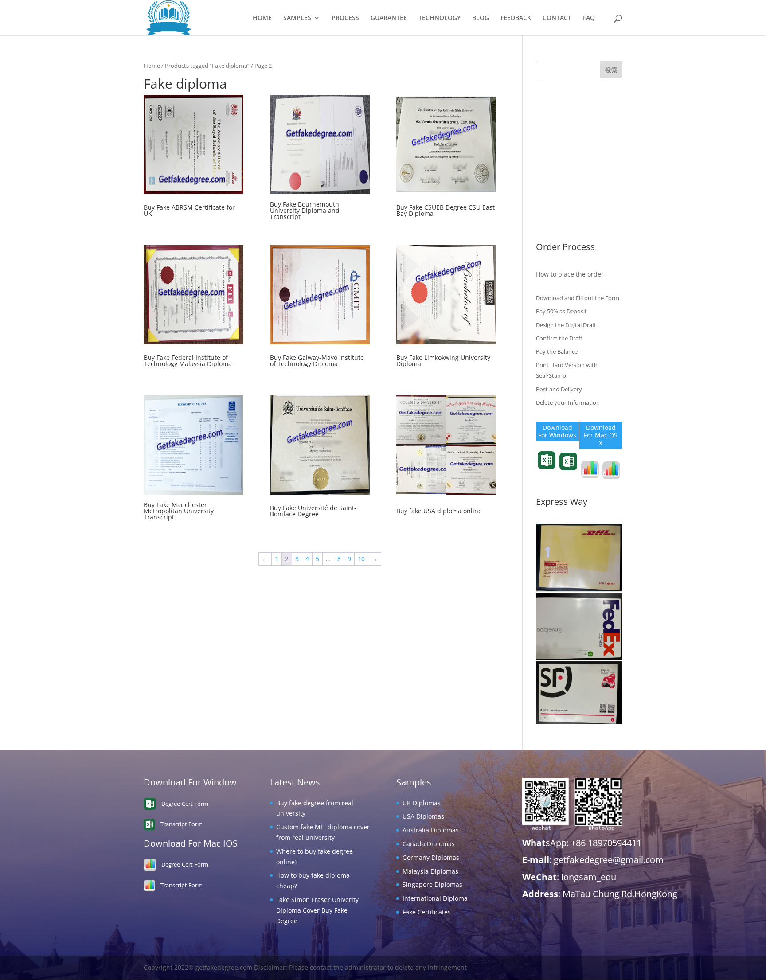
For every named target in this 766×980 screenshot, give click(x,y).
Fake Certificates (560, 223)
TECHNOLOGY (439, 18)
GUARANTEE (389, 18)
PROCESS (345, 18)
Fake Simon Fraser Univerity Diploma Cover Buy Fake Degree (317, 910)
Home (152, 66)
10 (361, 558)
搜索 (611, 70)
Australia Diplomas (564, 142)
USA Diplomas (557, 128)
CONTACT (557, 18)
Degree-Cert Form (568, 477)
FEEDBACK (515, 18)
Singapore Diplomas (566, 196)
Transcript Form (547, 475)
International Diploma (568, 210)
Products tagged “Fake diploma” (207, 66)
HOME (262, 18)
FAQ (589, 18)
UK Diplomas (555, 114)
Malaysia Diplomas (564, 183)
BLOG (480, 18)
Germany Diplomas (564, 169)
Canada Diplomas (562, 155)
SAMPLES (297, 18)
